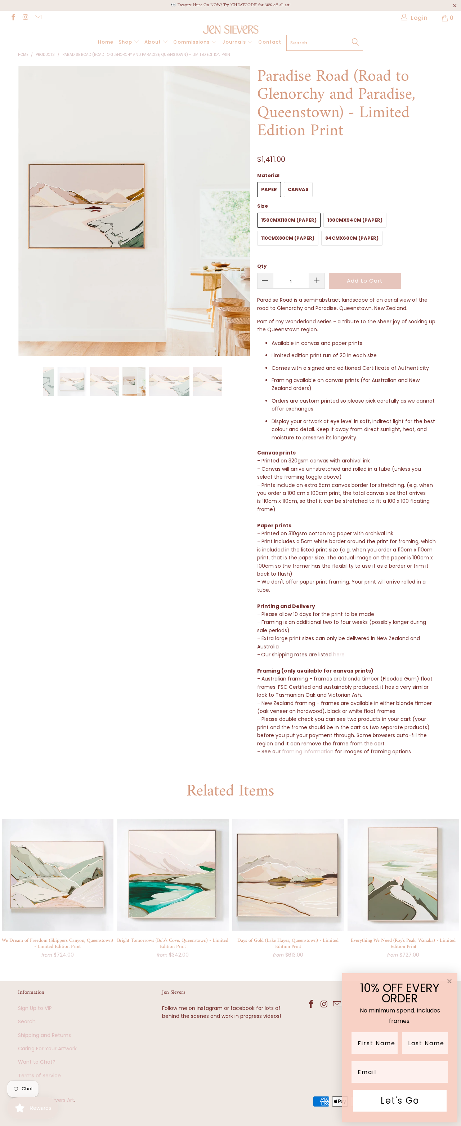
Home (105, 42)
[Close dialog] (449, 981)
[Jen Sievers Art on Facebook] (13, 18)
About (153, 42)
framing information (308, 751)
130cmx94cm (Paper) (354, 220)
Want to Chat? (36, 1061)
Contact (269, 42)
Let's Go (400, 1101)
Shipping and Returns (44, 1035)
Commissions (192, 42)
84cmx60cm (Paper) (352, 238)
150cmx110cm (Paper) (289, 220)
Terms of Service (39, 1075)
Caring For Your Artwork (47, 1048)
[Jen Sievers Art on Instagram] (25, 18)
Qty (262, 266)
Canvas (298, 189)
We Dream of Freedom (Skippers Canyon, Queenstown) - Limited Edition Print (57, 875)
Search (27, 1021)
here (339, 654)
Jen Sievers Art (55, 1100)
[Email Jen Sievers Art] (37, 18)
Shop (126, 42)
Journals (234, 42)
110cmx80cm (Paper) (287, 238)
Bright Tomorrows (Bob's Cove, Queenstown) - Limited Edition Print (173, 875)
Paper (269, 189)
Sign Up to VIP (35, 1008)
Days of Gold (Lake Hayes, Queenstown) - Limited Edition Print (288, 875)
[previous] (30, 216)
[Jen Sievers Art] (230, 29)
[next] (237, 216)
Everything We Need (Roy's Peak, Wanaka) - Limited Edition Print (403, 875)
